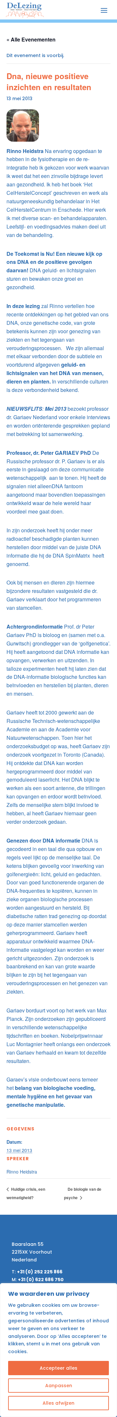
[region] (58, 1350)
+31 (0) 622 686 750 (41, 1279)
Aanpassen (58, 1385)
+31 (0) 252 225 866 (39, 1272)
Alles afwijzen (58, 1403)
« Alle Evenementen (31, 39)
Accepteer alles (58, 1368)
